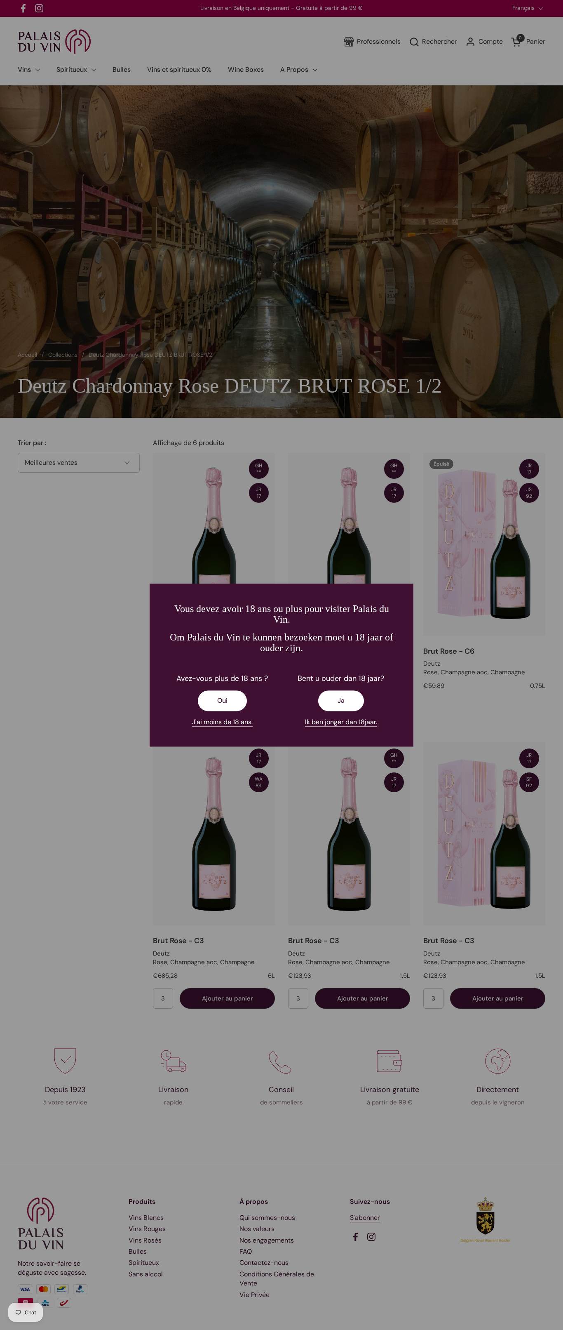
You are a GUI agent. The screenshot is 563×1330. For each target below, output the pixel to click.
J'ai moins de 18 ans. (222, 722)
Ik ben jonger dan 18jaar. (341, 722)
